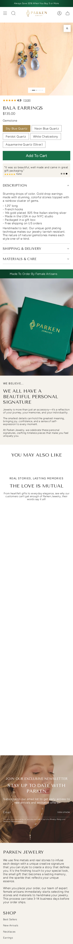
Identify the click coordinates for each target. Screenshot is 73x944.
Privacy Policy (56, 819)
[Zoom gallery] (67, 28)
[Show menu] (5, 13)
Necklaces (9, 931)
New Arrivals (10, 925)
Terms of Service (10, 821)
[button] (36, 155)
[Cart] (67, 13)
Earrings (8, 937)
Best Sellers (10, 919)
